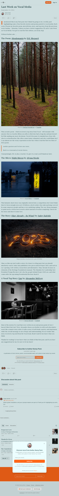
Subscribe (29, 461)
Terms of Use (37, 464)
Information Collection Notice (29, 466)
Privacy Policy (41, 466)
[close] (44, 443)
